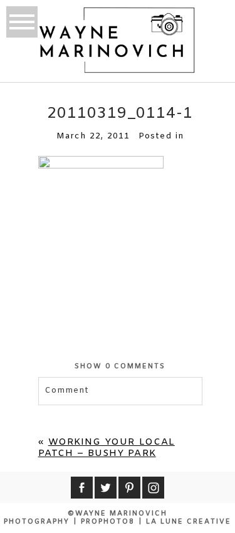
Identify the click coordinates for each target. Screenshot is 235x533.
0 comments (120, 366)
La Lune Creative (188, 521)
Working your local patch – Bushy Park (106, 448)
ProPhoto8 (108, 521)
